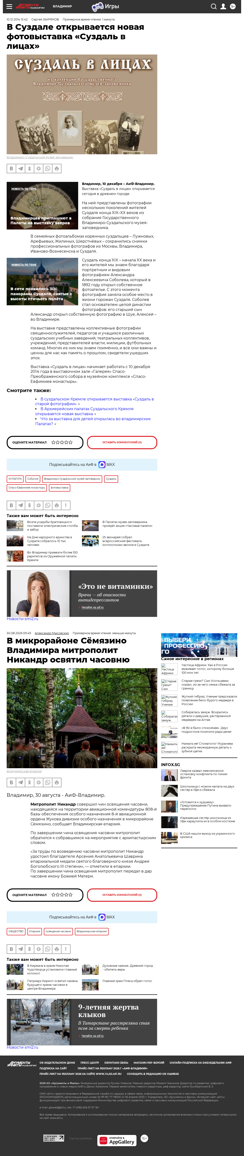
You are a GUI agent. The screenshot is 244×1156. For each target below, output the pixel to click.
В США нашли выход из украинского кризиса (207, 835)
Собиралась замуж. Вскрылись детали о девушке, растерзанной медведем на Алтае (206, 716)
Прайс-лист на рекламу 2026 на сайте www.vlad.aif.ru (81, 1074)
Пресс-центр (90, 1062)
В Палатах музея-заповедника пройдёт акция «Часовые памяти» (127, 524)
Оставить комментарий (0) (122, 442)
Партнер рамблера (80, 1138)
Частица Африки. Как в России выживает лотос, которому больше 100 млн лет (208, 668)
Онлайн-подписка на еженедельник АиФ (201, 1062)
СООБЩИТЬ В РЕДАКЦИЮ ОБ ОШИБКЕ (153, 1074)
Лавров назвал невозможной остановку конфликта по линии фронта (203, 774)
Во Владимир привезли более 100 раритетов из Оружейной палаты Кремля (52, 556)
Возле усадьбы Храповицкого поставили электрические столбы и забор (52, 525)
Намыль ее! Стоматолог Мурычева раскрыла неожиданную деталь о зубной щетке (207, 747)
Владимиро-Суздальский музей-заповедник (40, 157)
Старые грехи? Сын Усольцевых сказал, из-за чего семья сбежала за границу (208, 684)
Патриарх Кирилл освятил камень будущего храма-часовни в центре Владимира (52, 984)
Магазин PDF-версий (149, 1062)
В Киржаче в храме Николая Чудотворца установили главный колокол (52, 969)
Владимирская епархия (24, 771)
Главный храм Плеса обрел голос (127, 981)
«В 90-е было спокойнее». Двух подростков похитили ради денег (207, 729)
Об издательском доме (57, 1062)
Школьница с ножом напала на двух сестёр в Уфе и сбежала (207, 788)
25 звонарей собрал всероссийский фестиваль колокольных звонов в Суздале (125, 541)
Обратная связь (116, 1062)
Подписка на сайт (53, 1068)
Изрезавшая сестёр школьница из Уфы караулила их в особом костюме (207, 819)
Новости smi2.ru (22, 619)
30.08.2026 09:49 (19, 633)
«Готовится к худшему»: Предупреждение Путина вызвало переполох (205, 806)
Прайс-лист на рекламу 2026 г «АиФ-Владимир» (113, 1068)
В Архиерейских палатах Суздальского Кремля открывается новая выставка (84, 411)
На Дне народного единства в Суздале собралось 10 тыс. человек (49, 541)
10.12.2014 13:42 (17, 19)
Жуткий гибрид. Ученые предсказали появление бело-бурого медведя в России (209, 700)
